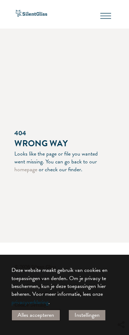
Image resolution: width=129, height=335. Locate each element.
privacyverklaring (29, 302)
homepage (25, 169)
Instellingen (87, 315)
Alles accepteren (36, 315)
